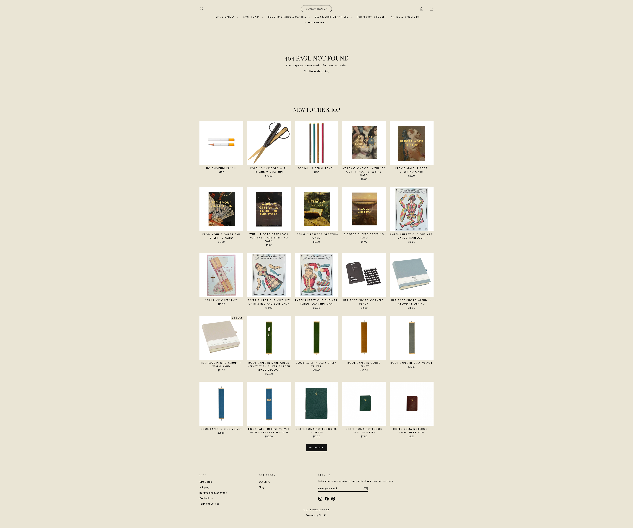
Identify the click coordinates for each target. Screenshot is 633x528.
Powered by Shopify (316, 515)
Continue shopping (316, 71)
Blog (261, 487)
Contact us (206, 498)
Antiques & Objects (405, 16)
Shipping (204, 487)
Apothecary (252, 16)
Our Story (264, 482)
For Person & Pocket (371, 16)
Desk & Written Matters (332, 16)
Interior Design (315, 22)
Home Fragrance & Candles (288, 16)
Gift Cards (205, 482)
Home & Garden (225, 16)
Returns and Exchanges (213, 492)
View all (316, 447)
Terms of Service (209, 503)
